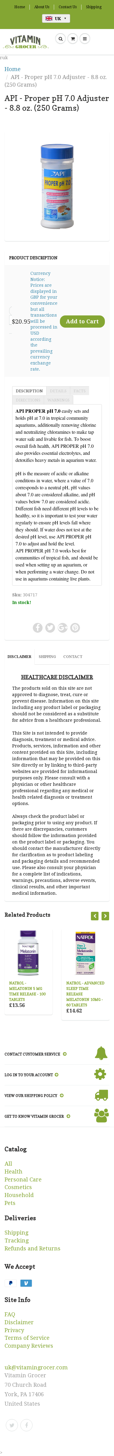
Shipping (94, 7)
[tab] (29, 390)
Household (19, 1195)
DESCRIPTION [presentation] (29, 391)
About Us (41, 7)
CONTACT (72, 657)
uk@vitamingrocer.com (36, 1367)
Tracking (17, 1240)
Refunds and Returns (32, 1248)
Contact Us (68, 7)
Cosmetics (18, 1187)
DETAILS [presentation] (58, 391)
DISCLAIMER (19, 657)
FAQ (10, 1314)
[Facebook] (26, 1425)
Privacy (14, 1330)
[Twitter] (12, 1425)
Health (13, 1171)
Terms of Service (27, 1338)
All (8, 1163)
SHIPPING (47, 657)
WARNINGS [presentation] (58, 400)
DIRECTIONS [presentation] (28, 400)
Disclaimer (19, 1322)
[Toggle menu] (85, 39)
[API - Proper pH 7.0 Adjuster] (57, 185)
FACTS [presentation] (80, 391)
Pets (10, 1203)
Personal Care (23, 1179)
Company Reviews (29, 1346)
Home (19, 7)
